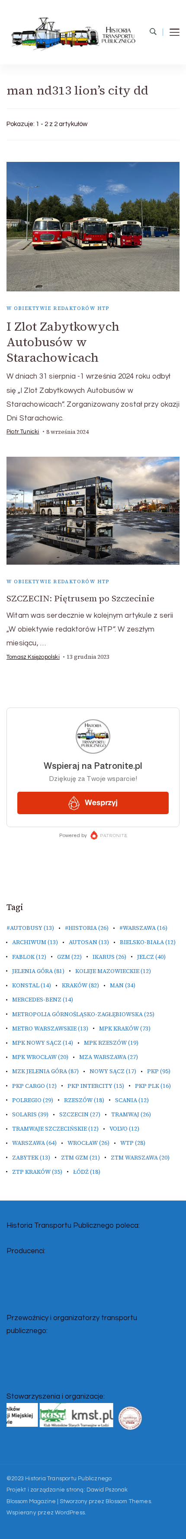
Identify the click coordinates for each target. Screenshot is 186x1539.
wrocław (88, 1143)
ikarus (109, 957)
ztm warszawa (140, 1157)
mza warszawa (108, 1057)
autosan (89, 942)
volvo (124, 1128)
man (122, 985)
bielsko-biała (148, 942)
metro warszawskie (50, 1028)
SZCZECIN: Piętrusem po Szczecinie (80, 598)
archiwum (35, 942)
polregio (32, 1100)
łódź (86, 1172)
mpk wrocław (40, 1057)
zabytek (31, 1157)
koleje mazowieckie (113, 971)
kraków (80, 985)
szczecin (79, 1114)
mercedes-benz (42, 999)
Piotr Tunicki (22, 432)
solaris (30, 1114)
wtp (132, 1143)
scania (132, 1100)
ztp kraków (37, 1172)
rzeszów (84, 1100)
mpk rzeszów (111, 1043)
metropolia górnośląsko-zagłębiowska (83, 1014)
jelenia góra (38, 971)
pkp (158, 1071)
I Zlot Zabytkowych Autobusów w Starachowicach (62, 342)
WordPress (70, 1513)
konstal (31, 985)
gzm (69, 957)
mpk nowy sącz (42, 1043)
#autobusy (30, 928)
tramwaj (131, 1114)
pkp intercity (95, 1086)
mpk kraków (125, 1028)
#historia (87, 928)
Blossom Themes (128, 1501)
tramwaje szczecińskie (55, 1128)
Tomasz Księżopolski (33, 657)
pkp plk (153, 1086)
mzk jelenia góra (45, 1071)
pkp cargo (34, 1086)
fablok (29, 957)
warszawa (34, 1143)
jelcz (151, 957)
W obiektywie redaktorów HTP (57, 308)
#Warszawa (143, 928)
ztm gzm (80, 1157)
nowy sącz (113, 1071)
